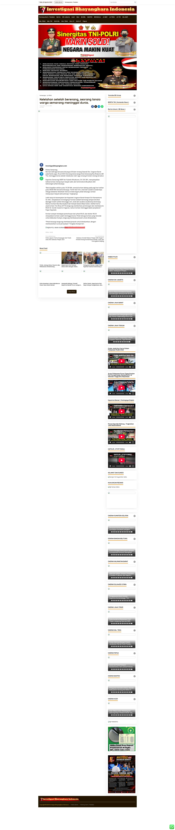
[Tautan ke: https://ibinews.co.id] (134, 109)
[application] (121, 361)
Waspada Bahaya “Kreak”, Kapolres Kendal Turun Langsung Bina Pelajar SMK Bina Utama (71, 284)
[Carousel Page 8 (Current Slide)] (129, 341)
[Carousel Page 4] (118, 273)
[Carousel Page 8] (127, 273)
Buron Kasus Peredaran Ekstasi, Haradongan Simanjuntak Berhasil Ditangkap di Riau (121, 293)
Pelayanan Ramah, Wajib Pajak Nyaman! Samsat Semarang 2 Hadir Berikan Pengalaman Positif (92, 265)
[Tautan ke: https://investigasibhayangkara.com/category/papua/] (134, 653)
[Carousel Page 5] (120, 273)
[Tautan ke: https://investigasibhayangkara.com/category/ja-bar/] (134, 303)
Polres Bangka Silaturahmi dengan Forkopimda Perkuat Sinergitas (121, 551)
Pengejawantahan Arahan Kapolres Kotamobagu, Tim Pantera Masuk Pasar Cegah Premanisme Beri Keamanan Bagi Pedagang (121, 597)
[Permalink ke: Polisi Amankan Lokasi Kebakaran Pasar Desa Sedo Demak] (50, 276)
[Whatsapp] (102, 106)
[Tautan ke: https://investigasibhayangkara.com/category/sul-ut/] (134, 585)
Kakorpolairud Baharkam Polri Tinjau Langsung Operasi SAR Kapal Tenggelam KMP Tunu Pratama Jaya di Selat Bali (120, 620)
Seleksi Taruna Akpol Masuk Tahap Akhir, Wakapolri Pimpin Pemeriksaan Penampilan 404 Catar (121, 270)
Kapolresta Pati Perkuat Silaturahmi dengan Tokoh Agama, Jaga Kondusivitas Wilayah (70, 265)
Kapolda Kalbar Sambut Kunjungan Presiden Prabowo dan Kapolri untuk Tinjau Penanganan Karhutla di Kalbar (121, 574)
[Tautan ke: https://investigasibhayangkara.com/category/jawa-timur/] (134, 607)
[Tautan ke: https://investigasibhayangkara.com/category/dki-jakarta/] (134, 280)
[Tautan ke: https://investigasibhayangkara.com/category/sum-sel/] (134, 516)
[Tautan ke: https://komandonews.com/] (134, 103)
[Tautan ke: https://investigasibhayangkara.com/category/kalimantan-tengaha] (134, 630)
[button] (135, 2)
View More (71, 291)
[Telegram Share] (99, 106)
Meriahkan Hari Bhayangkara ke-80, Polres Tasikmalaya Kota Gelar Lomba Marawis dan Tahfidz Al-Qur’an (121, 316)
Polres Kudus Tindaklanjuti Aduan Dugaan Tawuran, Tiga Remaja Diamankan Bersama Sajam (121, 339)
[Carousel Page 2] (114, 273)
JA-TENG (42, 107)
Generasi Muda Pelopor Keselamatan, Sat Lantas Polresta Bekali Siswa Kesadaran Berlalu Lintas (121, 666)
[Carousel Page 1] (112, 273)
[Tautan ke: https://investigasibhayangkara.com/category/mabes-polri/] (134, 257)
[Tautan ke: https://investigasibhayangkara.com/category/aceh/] (134, 699)
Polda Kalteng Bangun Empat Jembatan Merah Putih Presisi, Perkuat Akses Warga (120, 643)
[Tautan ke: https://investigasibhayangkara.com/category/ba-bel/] (134, 539)
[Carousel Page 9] (129, 273)
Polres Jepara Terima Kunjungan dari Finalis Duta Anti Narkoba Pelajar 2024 (58, 237)
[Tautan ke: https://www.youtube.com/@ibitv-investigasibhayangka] (134, 96)
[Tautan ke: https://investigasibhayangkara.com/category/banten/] (134, 676)
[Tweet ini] (95, 106)
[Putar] (110, 367)
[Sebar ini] (92, 106)
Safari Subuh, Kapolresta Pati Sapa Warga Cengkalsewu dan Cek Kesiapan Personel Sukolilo (92, 284)
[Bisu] (130, 367)
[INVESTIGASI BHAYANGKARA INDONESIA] (87, 9)
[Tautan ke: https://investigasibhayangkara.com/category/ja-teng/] (134, 326)
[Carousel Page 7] (125, 273)
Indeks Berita (74, 804)
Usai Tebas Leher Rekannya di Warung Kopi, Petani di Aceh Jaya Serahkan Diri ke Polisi (121, 712)
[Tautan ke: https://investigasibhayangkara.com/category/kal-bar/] (134, 562)
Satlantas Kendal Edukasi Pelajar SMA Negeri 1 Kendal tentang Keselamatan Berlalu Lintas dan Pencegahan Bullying (90, 238)
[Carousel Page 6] (123, 273)
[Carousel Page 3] (116, 273)
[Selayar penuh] (133, 367)
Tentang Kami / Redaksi (87, 804)
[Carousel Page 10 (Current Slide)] (131, 273)
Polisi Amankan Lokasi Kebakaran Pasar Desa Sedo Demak (50, 284)
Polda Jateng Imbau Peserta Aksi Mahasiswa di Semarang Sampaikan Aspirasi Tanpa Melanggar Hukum (50, 265)
